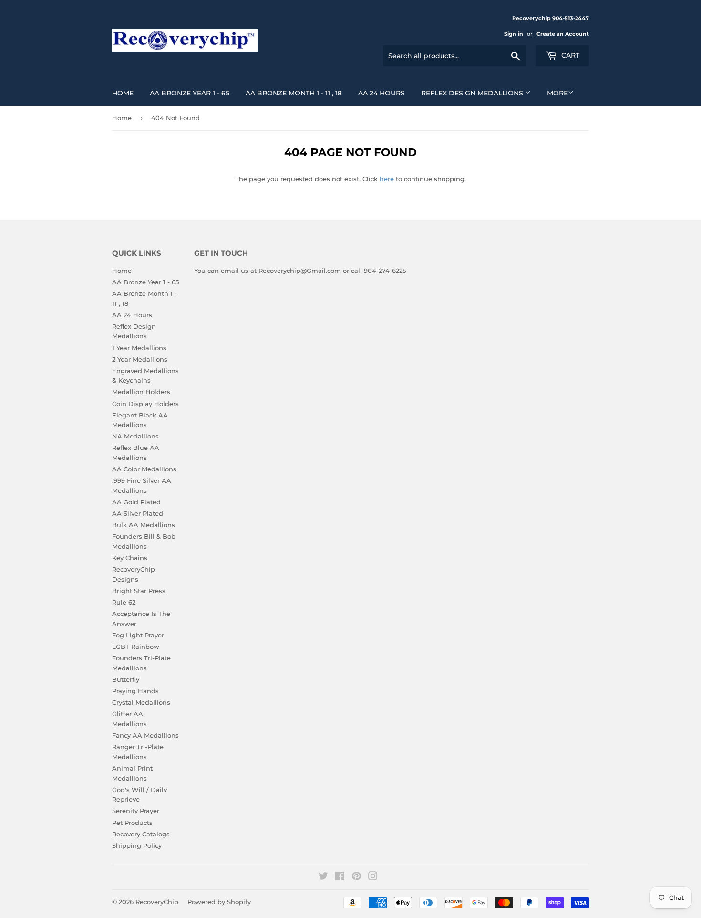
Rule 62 (123, 602)
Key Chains (129, 558)
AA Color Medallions (144, 469)
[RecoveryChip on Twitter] (323, 877)
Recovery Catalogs (141, 834)
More (557, 93)
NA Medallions (135, 436)
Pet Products (132, 822)
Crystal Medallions (141, 702)
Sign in (513, 34)
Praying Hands (135, 691)
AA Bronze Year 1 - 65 (189, 93)
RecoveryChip (156, 902)
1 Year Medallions (139, 348)
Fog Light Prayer (138, 635)
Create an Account (562, 34)
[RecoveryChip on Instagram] (373, 877)
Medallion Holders (141, 392)
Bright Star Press (138, 591)
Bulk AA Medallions (143, 525)
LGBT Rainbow (135, 646)
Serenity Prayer (135, 810)
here (387, 179)
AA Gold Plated (136, 502)
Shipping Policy (137, 845)
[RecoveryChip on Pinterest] (356, 877)
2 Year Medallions (139, 359)
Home (123, 93)
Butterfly (125, 679)
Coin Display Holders (145, 403)
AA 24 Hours (381, 93)
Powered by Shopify (219, 902)
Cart (569, 55)
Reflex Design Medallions (473, 93)
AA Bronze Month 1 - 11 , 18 (294, 93)
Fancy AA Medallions (145, 735)
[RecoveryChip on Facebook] (340, 877)
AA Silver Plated (137, 513)
